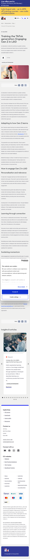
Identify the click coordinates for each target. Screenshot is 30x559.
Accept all (15, 291)
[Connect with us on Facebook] (9, 450)
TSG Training (8, 465)
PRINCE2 (7, 459)
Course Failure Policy (22, 487)
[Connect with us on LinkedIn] (18, 450)
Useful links (7, 478)
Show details (21, 286)
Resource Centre (8, 23)
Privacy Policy (7, 483)
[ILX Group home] (3, 18)
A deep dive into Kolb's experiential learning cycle (14, 361)
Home (2, 23)
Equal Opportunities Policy (21, 482)
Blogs (13, 23)
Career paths (8, 418)
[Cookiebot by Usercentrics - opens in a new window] (21, 261)
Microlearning (21, 134)
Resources (7, 421)
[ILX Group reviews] (6, 502)
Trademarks (20, 478)
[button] (2, 397)
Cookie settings (14, 297)
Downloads (7, 415)
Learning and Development (7, 62)
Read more (9, 387)
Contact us (6, 426)
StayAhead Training (10, 468)
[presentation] (1, 363)
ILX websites (7, 456)
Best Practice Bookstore (11, 462)
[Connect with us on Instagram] (14, 450)
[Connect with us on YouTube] (5, 450)
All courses (7, 412)
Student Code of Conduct (22, 485)
